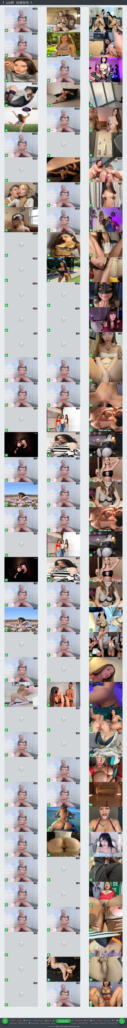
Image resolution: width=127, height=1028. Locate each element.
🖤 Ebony (12, 1020)
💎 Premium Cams (34, 1023)
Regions (58, 1026)
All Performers (72, 1026)
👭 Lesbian (107, 1020)
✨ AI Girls (54, 1023)
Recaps (66, 1026)
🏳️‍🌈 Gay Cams (13, 1023)
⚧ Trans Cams (22, 1023)
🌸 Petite (92, 1020)
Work (62, 1026)
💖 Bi (113, 1020)
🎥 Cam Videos (93, 1023)
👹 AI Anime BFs (83, 1023)
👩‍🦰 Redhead (78, 1020)
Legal (78, 1026)
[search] (122, 1021)
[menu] (5, 1021)
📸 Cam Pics (103, 1023)
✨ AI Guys (73, 1023)
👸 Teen (55, 1020)
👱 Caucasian (27, 1020)
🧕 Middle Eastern (38, 1020)
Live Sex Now (63, 1021)
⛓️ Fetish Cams (45, 1023)
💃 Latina (19, 1020)
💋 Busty (99, 1020)
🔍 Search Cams (113, 1023)
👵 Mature (48, 1020)
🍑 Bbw (86, 1020)
